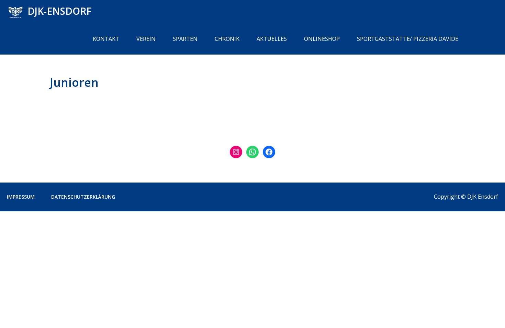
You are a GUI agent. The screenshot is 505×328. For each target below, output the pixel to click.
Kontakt (106, 39)
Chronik (227, 39)
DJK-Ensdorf (59, 10)
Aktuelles (272, 39)
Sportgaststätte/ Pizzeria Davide (407, 39)
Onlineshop (322, 39)
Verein (146, 39)
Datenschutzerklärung (83, 197)
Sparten (185, 39)
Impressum (21, 197)
